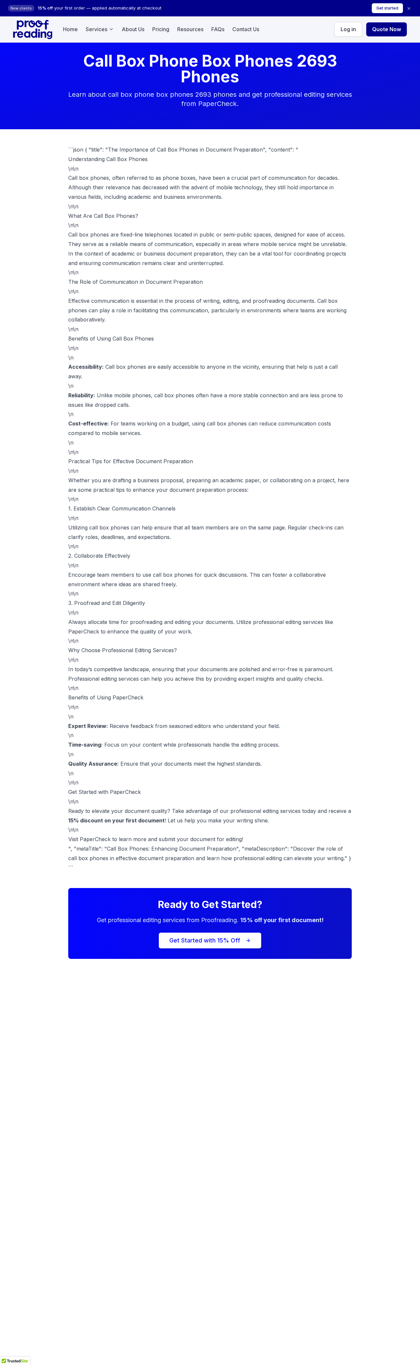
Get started (387, 8)
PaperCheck (95, 839)
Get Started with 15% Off (204, 940)
